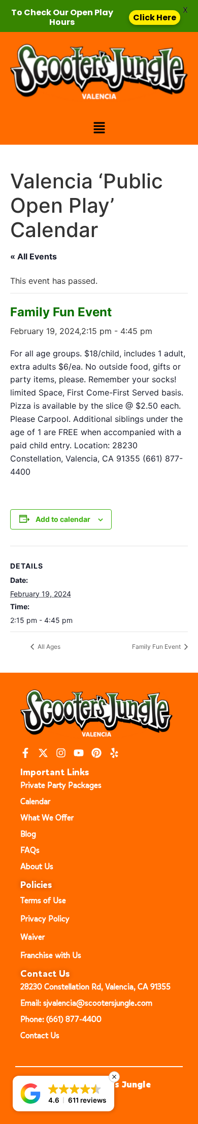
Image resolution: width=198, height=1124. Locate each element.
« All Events (33, 256)
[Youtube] (79, 753)
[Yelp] (114, 753)
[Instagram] (61, 753)
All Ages (48, 646)
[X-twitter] (43, 753)
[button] (99, 128)
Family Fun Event (157, 646)
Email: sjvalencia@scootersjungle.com (86, 1003)
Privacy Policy (45, 918)
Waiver (32, 937)
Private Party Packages (61, 785)
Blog (28, 834)
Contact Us (39, 1035)
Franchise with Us (50, 955)
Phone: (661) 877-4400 (61, 1019)
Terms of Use (43, 900)
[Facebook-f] (25, 753)
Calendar (35, 801)
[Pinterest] (96, 753)
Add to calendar (63, 519)
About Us (36, 866)
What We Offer (47, 817)
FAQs (30, 850)
